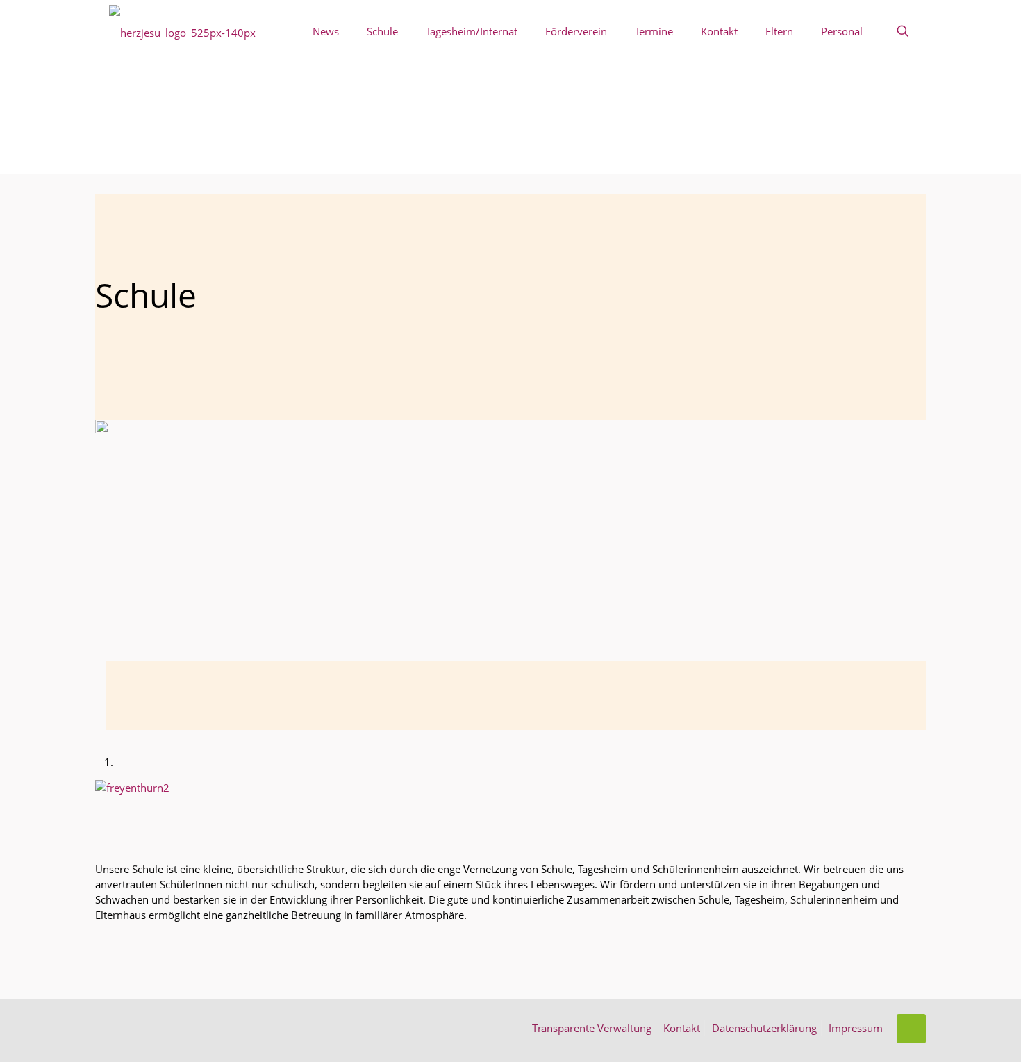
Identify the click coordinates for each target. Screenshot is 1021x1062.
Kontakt (681, 1028)
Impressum (856, 1028)
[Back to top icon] (911, 1028)
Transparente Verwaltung (591, 1028)
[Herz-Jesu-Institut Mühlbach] (182, 31)
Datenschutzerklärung (764, 1028)
